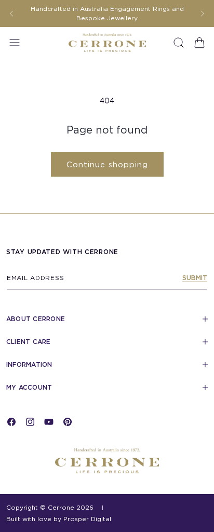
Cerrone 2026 (70, 507)
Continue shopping (107, 164)
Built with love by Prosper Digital (58, 519)
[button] (14, 42)
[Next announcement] (202, 13)
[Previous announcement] (11, 13)
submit (194, 278)
